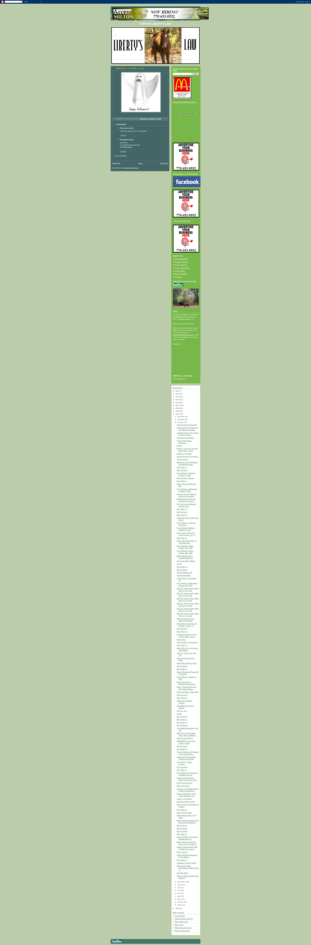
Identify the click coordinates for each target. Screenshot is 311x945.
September (181, 882)
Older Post (164, 163)
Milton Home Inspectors (183, 928)
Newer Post (116, 163)
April (179, 896)
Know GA (178, 277)
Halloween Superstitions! (185, 438)
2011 (177, 402)
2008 (177, 411)
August (180, 885)
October (180, 422)
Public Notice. (182, 640)
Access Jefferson (181, 265)
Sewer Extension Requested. (187, 425)
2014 (177, 394)
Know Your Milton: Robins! (186, 561)
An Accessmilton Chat (182, 221)
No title (179, 446)
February (180, 902)
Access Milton (180, 271)
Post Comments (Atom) (130, 168)
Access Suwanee (181, 274)
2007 (177, 414)
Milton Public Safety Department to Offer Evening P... (188, 868)
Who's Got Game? (183, 786)
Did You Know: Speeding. (186, 478)
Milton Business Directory (184, 919)
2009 (177, 408)
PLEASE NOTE (182, 873)
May (179, 893)
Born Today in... (182, 481)
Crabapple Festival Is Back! (186, 863)
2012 (177, 400)
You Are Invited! (182, 459)
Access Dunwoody (181, 262)
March (179, 899)
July (179, 888)
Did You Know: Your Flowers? (187, 642)
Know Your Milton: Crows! (186, 802)
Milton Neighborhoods (182, 931)
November (181, 419)
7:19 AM (123, 135)
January (180, 905)
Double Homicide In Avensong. (187, 456)
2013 (177, 397)
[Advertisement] (184, 363)
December (181, 417)
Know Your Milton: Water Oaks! (188, 692)
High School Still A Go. (185, 783)
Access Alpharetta (181, 259)
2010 (177, 405)
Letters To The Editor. (184, 454)
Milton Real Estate (181, 922)
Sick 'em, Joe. (182, 711)
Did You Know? (182, 470)
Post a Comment (121, 156)
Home (140, 163)
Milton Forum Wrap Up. (185, 738)
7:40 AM (123, 151)
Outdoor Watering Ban (184, 573)
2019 (177, 391)
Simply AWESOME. (184, 575)
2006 (177, 908)
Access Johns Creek (182, 268)
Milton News (179, 925)
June (179, 890)
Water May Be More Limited (186, 663)
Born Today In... (182, 467)
